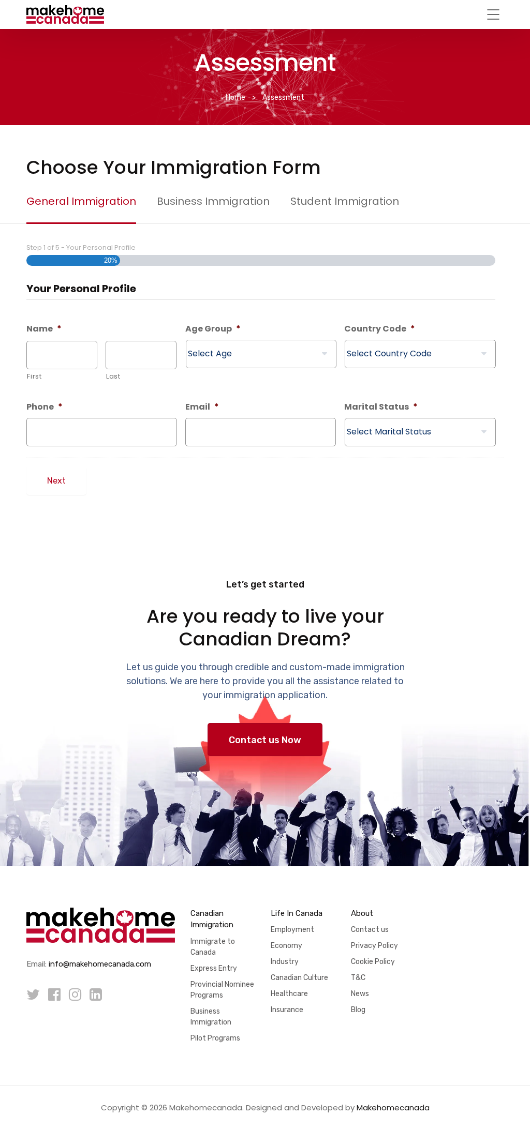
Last (113, 376)
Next (56, 481)
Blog (358, 1009)
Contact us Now (265, 740)
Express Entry (213, 968)
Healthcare (289, 993)
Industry (285, 961)
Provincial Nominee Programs (222, 990)
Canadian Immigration (211, 919)
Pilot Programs (215, 1038)
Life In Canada (296, 913)
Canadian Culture (299, 977)
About (362, 913)
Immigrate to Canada (212, 947)
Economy (286, 945)
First (34, 376)
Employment (292, 929)
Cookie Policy (373, 961)
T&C (358, 977)
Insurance (287, 1009)
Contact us (370, 929)
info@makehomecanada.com (100, 964)
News (360, 993)
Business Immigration (210, 1017)
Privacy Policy (374, 945)
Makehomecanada (393, 1107)
